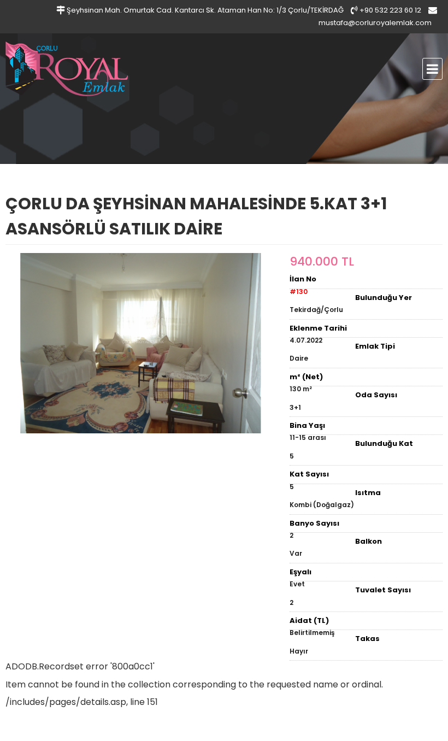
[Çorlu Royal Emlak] (101, 69)
